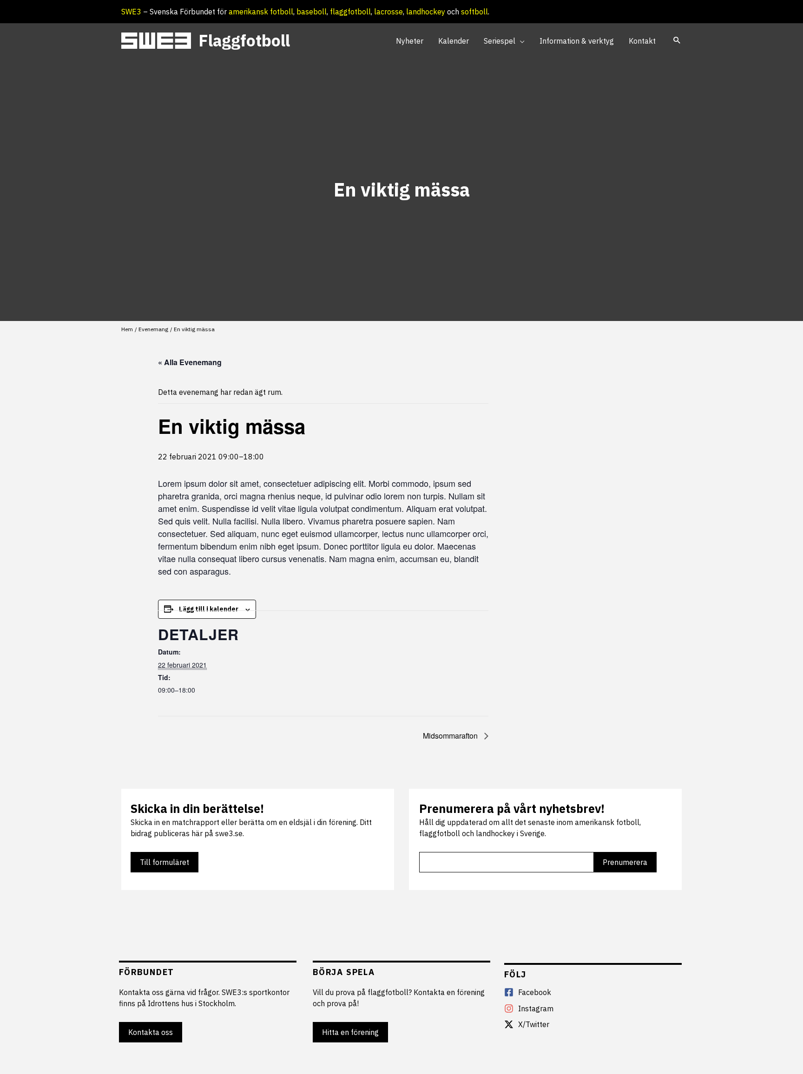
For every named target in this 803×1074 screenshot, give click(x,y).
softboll (474, 11)
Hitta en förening (350, 1032)
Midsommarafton (451, 735)
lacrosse (388, 11)
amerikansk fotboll (261, 11)
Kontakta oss (150, 1032)
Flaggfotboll (244, 40)
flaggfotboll (350, 11)
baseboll (311, 11)
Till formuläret (164, 862)
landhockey (425, 11)
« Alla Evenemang (190, 362)
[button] (520, 41)
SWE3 (131, 11)
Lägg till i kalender (208, 609)
